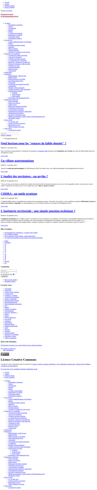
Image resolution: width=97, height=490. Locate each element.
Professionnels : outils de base (17, 76)
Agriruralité (11, 82)
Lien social (8, 319)
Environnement (9, 311)
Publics (10, 31)
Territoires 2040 (42, 151)
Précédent (7, 242)
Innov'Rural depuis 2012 (15, 81)
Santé (6, 328)
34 (5, 248)
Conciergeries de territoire (16, 110)
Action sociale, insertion (12, 292)
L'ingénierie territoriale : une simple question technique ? (38, 211)
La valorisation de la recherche (17, 60)
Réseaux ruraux (13, 69)
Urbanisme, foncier (10, 336)
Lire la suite (4, 156)
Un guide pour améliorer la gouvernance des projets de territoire (24, 238)
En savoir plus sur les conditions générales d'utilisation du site (19, 369)
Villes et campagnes (10, 338)
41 (5, 259)
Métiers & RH (12, 77)
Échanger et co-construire (12, 54)
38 (5, 254)
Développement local (11, 302)
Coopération (12, 86)
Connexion (4, 276)
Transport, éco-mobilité (11, 334)
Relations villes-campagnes (16, 88)
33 (5, 246)
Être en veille (8, 120)
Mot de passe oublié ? (11, 280)
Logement (8, 321)
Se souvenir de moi (6, 274)
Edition (10, 43)
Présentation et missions (15, 25)
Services (7, 329)
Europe (7, 316)
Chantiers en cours (13, 65)
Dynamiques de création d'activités (18, 84)
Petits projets (16, 96)
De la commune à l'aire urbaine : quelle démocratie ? (20, 236)
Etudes (7, 314)
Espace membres (10, 7)
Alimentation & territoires (16, 113)
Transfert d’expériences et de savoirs (19, 52)
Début (6, 241)
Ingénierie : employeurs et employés (19, 62)
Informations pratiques (15, 38)
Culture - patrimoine (11, 299)
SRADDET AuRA (14, 118)
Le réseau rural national (15, 33)
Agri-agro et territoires (15, 57)
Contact (7, 4)
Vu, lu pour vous (13, 121)
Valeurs (10, 26)
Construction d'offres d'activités (17, 55)
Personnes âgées (9, 324)
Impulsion (11, 47)
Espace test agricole (14, 103)
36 (5, 251)
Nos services (8, 40)
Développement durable (12, 300)
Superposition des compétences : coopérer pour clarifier (21, 232)
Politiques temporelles (11, 326)
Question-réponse (13, 50)
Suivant (7, 261)
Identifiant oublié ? (10, 281)
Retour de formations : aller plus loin (19, 64)
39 (5, 256)
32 (5, 244)
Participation (8, 322)
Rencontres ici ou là (14, 125)
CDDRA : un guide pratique (19, 193)
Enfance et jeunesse (10, 309)
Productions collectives (11, 99)
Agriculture (8, 288)
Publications (8, 72)
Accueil (7, 2)
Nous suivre (8, 128)
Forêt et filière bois (10, 317)
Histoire (10, 30)
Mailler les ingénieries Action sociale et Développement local (26, 116)
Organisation (12, 28)
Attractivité (8, 290)
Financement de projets (15, 91)
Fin (6, 263)
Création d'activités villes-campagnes (19, 89)
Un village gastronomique (17, 160)
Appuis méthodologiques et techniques (19, 42)
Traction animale (9, 333)
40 (5, 258)
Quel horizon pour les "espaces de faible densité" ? (33, 143)
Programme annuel (14, 37)
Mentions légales (10, 6)
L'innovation (12, 71)
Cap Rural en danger (14, 130)
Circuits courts (9, 294)
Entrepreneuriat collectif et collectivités (19, 111)
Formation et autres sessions (16, 45)
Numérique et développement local (18, 98)
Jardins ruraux (12, 104)
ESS (6, 305)
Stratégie (14, 93)
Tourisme (7, 331)
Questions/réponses (14, 67)
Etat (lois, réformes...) (11, 312)
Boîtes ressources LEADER (16, 79)
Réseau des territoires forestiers (17, 106)
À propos (7, 23)
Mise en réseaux (13, 48)
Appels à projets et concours (16, 123)
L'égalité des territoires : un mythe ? (24, 176)
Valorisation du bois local (15, 108)
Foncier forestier (13, 101)
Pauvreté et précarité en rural (16, 115)
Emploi (7, 307)
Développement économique (13, 304)
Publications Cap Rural (15, 35)
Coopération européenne (12, 297)
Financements (16, 94)
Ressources (8, 74)
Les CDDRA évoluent (11, 234)
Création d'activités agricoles (16, 59)
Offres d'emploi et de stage (16, 127)
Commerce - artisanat (11, 295)
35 (5, 249)
